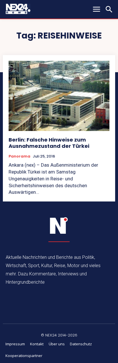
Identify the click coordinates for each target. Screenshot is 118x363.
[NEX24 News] (59, 226)
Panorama (19, 156)
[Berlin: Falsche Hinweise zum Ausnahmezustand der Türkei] (59, 96)
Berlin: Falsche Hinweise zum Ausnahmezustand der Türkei (49, 143)
